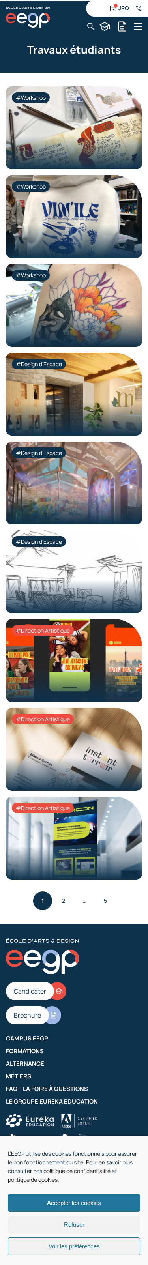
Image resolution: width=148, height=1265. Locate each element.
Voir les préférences (74, 1246)
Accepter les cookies (74, 1203)
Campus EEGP (27, 1038)
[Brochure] (122, 26)
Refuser (74, 1224)
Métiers (18, 1076)
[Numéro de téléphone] (138, 8)
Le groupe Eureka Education (52, 1101)
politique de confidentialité (77, 1171)
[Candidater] (105, 26)
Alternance (25, 1063)
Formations (25, 1051)
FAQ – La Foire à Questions (47, 1089)
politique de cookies (33, 1179)
